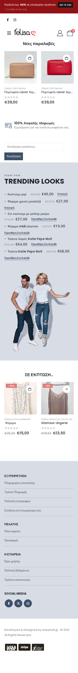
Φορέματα (25, 419)
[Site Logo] (25, 33)
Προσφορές (11, 540)
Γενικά (7, 88)
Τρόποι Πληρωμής (15, 492)
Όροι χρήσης (12, 561)
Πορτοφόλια (19, 88)
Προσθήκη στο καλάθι (30, 58)
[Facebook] (8, 20)
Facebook (9, 603)
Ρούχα (15, 419)
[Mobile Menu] (9, 33)
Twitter (18, 603)
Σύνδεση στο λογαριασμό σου (22, 510)
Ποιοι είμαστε (12, 531)
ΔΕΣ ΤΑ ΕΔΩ (66, 4)
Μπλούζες (54, 419)
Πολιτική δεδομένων (16, 570)
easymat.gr (50, 630)
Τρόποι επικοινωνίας (17, 580)
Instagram (28, 603)
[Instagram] (15, 20)
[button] (7, 66)
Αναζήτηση (14, 156)
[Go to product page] (20, 67)
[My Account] (60, 33)
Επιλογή (62, 194)
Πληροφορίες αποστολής (19, 483)
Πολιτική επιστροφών (17, 501)
